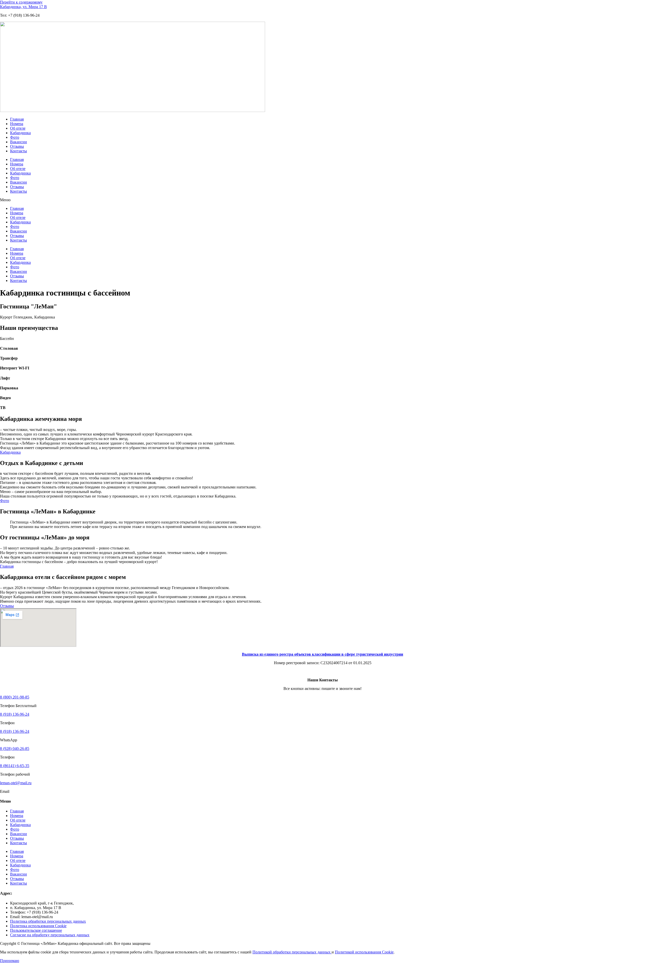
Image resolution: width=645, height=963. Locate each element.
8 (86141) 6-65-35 (14, 766)
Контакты (18, 151)
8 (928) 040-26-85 (14, 748)
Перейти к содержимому (21, 2)
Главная (17, 119)
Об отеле (17, 128)
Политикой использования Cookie (364, 952)
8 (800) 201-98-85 (14, 697)
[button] (322, 200)
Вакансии (18, 142)
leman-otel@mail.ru (15, 783)
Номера (16, 124)
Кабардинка (20, 133)
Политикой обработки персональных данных (292, 952)
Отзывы (17, 146)
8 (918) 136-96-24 (14, 714)
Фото (14, 137)
